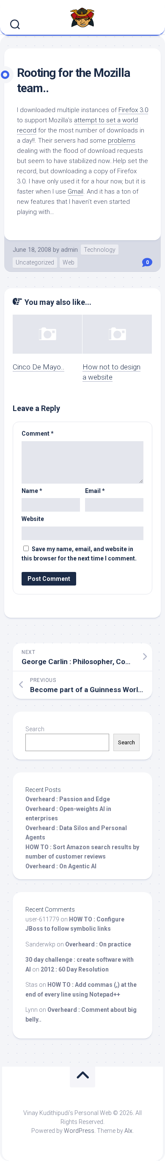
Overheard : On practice (98, 944)
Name (32, 490)
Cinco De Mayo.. (38, 367)
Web (68, 262)
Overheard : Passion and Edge (67, 799)
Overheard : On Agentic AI (60, 866)
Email (95, 490)
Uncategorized (35, 262)
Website (33, 518)
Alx (128, 1130)
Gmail (75, 191)
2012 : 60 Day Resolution (75, 969)
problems (121, 140)
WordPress (79, 1130)
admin (69, 249)
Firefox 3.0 (133, 110)
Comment (38, 433)
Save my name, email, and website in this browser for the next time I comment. (79, 554)
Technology (100, 249)
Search (34, 729)
